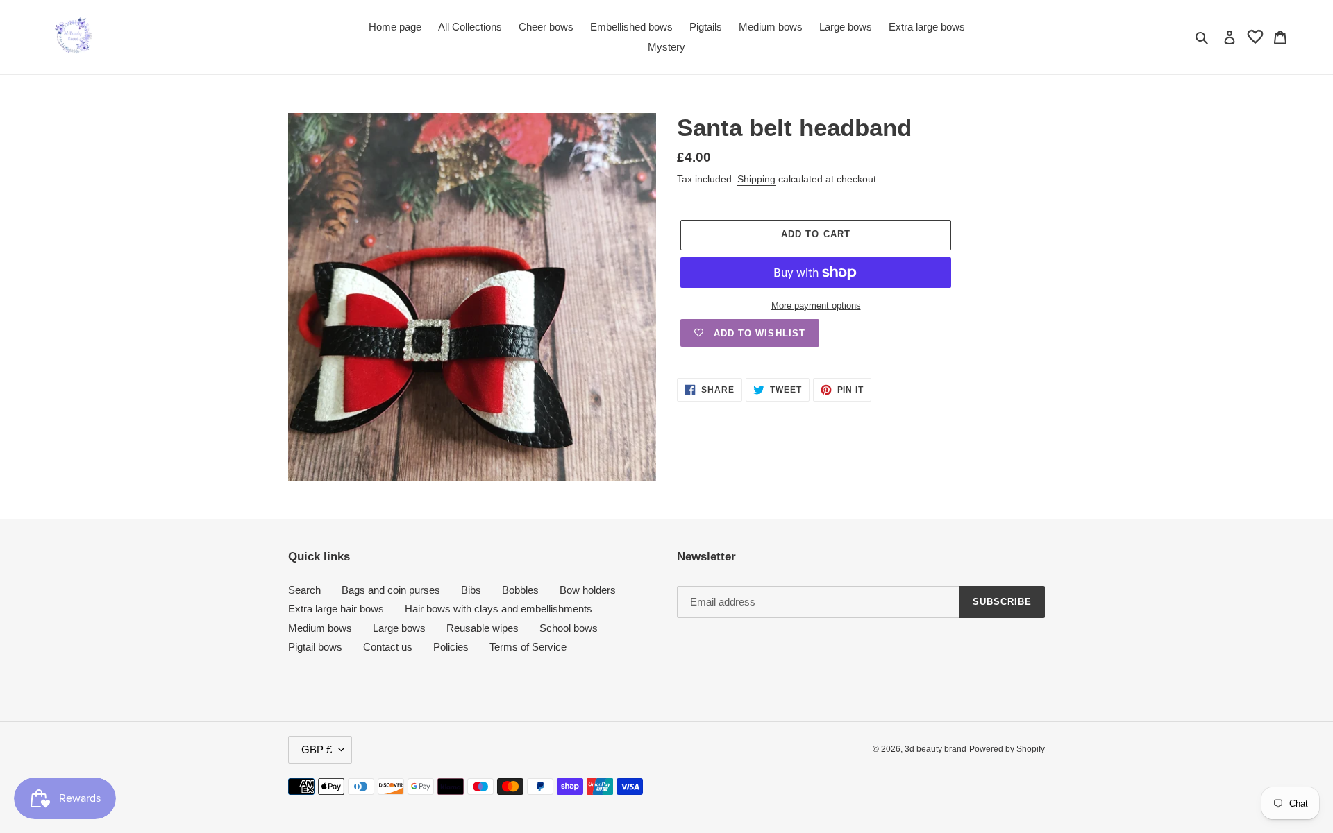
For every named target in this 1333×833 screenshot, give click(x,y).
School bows (568, 628)
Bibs (471, 590)
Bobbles (520, 590)
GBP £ (316, 749)
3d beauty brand (935, 749)
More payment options (816, 305)
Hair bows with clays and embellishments (498, 609)
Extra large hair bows (336, 609)
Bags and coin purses (391, 590)
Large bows (399, 628)
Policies (451, 647)
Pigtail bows (315, 647)
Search (304, 590)
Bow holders (588, 590)
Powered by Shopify (1007, 749)
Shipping (756, 178)
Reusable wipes (482, 628)
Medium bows (320, 628)
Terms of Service (528, 647)
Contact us (387, 647)
